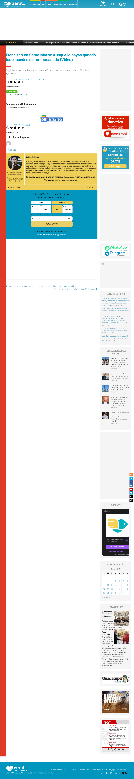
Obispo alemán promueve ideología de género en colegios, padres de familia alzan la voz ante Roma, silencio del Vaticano (119, 401)
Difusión (93, 770)
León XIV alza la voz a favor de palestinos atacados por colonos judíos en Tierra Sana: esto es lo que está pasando (120, 417)
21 (123, 589)
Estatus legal (102, 770)
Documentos (63, 4)
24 (108, 593)
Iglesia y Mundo (52, 4)
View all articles (12, 150)
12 (116, 585)
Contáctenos (121, 770)
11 (112, 585)
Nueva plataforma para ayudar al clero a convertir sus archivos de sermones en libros (50, 42)
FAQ (64, 770)
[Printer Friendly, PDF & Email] (11, 91)
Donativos (73, 4)
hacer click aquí (26, 94)
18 (112, 589)
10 (108, 585)
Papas (45, 79)
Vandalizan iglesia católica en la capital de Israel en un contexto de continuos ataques (115, 338)
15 (127, 585)
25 (112, 593)
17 (108, 589)
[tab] (109, 722)
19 (116, 589)
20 (119, 589)
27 (119, 593)
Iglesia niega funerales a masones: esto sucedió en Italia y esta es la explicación (120, 376)
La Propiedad (72, 770)
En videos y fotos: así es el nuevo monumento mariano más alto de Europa (120, 387)
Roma (43, 4)
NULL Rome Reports (33, 79)
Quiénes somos (56, 770)
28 (123, 593)
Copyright (111, 770)
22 (127, 589)
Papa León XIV (35, 4)
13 (119, 585)
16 (104, 589)
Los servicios (84, 770)
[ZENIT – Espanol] (17, 4)
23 (104, 593)
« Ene (103, 598)
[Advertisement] (67, 24)
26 (116, 593)
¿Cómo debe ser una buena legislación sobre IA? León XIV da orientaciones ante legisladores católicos (115, 311)
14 (123, 585)
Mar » (108, 598)
